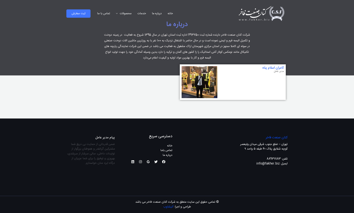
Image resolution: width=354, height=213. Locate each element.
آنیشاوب (168, 206)
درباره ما (157, 13)
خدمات (141, 13)
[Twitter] (156, 161)
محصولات (125, 13)
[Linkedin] (132, 161)
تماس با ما (103, 13)
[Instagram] (140, 161)
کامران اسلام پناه (273, 68)
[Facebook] (163, 161)
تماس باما (166, 150)
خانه (170, 13)
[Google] (148, 161)
